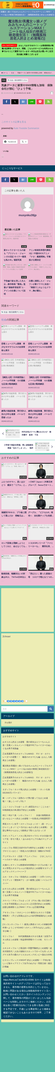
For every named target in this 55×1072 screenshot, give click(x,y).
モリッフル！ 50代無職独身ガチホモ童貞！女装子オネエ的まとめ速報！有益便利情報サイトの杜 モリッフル (27, 939)
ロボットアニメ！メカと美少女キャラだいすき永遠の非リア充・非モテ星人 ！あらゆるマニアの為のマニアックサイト (27, 839)
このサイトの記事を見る (13, 122)
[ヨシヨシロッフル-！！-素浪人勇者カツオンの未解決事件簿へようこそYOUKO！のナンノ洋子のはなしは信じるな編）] (27, 927)
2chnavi (6, 636)
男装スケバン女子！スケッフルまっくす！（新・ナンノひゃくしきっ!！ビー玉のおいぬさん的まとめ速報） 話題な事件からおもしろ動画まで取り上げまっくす (27, 827)
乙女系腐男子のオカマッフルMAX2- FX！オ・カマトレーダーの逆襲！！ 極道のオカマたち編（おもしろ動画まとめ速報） (27, 757)
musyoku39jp (28, 215)
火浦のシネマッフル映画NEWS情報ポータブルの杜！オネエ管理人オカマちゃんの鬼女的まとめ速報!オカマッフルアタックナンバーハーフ (27, 868)
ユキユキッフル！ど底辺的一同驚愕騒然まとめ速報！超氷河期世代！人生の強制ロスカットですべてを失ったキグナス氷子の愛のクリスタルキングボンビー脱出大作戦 (27, 951)
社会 (3, 80)
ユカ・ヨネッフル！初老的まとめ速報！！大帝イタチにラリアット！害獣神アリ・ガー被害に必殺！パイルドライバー (27, 880)
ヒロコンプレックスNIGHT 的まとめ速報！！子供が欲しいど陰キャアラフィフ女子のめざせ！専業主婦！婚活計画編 (27, 963)
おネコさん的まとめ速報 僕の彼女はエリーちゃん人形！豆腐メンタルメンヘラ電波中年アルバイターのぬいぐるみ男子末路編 (27, 745)
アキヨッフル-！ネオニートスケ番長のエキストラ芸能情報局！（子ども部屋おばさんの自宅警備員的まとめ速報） (27, 916)
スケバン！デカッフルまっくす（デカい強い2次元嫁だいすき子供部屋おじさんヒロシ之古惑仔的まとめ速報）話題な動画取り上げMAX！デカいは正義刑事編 (27, 904)
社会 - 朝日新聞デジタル (18, 80)
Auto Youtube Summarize (26, 128)
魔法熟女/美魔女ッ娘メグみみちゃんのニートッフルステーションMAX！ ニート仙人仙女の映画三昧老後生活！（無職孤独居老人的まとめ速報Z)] (27, 769)
